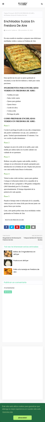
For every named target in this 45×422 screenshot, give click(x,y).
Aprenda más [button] (7, 412)
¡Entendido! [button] (22, 418)
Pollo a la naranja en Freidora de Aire (26, 270)
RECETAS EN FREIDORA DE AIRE (24, 13)
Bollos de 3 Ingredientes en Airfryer (24, 253)
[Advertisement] (22, 373)
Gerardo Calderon (11, 30)
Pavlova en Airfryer (20, 260)
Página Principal (9, 13)
